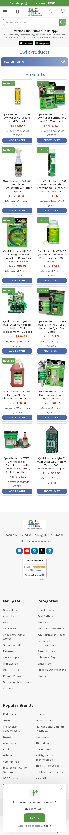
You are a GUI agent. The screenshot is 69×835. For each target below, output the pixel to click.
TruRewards (10, 663)
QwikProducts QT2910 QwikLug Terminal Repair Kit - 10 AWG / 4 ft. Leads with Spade (17, 256)
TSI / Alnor (42, 743)
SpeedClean (43, 749)
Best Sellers (45, 616)
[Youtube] (27, 551)
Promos (42, 676)
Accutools (9, 743)
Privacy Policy (12, 676)
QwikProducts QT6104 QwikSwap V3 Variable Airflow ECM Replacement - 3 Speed (17, 326)
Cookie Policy (11, 669)
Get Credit (9, 628)
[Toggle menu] (5, 11)
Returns (8, 651)
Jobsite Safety (46, 657)
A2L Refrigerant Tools (51, 634)
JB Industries (44, 720)
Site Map (9, 688)
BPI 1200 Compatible (51, 628)
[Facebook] (19, 551)
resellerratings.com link (34, 575)
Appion (7, 749)
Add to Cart (52, 417)
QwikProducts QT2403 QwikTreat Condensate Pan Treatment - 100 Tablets (52, 256)
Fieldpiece (10, 714)
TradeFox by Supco (47, 765)
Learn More (57, 37)
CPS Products (11, 778)
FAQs (6, 622)
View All (41, 778)
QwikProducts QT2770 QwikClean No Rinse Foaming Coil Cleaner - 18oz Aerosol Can (51, 186)
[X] (42, 551)
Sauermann (43, 737)
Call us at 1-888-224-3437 (34, 541)
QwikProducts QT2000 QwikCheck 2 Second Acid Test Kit (17, 118)
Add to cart (17, 140)
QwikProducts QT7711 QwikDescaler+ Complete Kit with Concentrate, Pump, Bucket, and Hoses (17, 465)
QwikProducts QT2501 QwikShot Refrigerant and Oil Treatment (52, 118)
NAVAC (7, 737)
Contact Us (10, 610)
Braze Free (44, 663)
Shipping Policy (13, 645)
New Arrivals (46, 610)
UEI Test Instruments (49, 772)
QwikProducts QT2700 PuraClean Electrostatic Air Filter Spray (17, 186)
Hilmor (7, 755)
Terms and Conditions (17, 682)
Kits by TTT (44, 622)
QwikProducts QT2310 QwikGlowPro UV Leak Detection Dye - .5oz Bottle (52, 326)
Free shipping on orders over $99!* (32, 3)
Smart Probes (46, 651)
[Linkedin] (49, 551)
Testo (6, 720)
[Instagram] (34, 551)
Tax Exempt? (11, 657)
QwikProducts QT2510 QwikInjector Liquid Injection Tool (52, 395)
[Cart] (63, 11)
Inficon (40, 714)
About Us (9, 616)
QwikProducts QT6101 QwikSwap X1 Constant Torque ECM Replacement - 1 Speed (51, 463)
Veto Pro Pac (11, 761)
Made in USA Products (52, 669)
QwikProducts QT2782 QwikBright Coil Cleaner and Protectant (17, 395)
